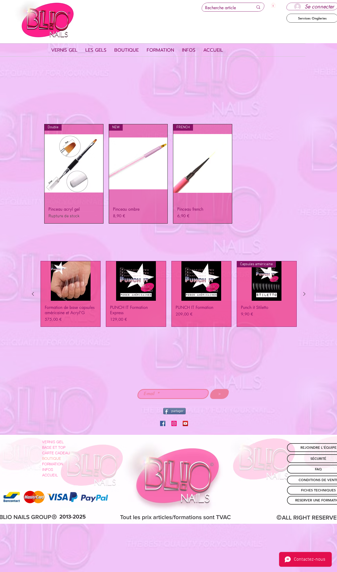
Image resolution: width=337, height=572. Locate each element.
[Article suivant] (304, 294)
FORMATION (52, 464)
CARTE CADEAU (56, 453)
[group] (169, 294)
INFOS (47, 469)
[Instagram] (174, 423)
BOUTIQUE (51, 458)
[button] (273, 5)
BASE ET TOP (54, 447)
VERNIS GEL (53, 442)
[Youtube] (185, 423)
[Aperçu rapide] (70, 281)
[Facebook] (162, 423)
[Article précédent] (33, 294)
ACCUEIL (50, 475)
